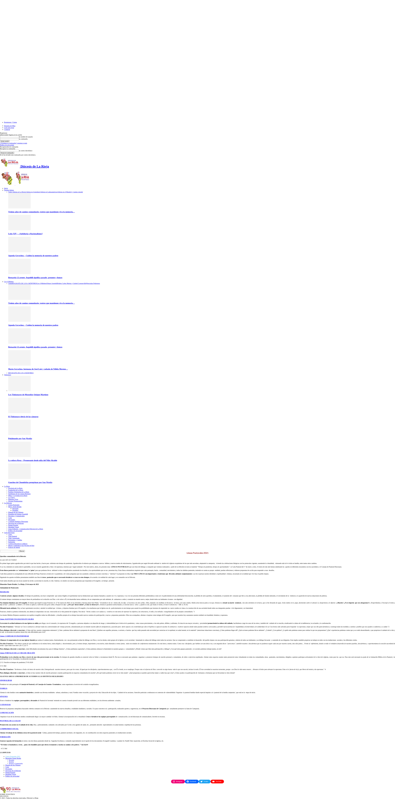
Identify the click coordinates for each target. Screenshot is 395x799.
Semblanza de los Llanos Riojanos (19, 494)
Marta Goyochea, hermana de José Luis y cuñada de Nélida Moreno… (38, 369)
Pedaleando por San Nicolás (20, 438)
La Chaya (11, 497)
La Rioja (7, 486)
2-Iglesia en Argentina (32, 192)
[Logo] (7, 185)
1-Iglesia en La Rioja (18, 192)
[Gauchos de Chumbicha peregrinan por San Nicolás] (19, 478)
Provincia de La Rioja (15, 488)
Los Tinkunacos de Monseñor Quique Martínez (28, 395)
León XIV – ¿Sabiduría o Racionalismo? (25, 234)
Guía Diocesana (9, 532)
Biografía (15, 508)
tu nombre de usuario (26, 137)
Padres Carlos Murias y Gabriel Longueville (71, 283)
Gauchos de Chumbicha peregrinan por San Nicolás (30, 482)
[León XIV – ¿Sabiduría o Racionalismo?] (19, 230)
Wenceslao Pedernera (93, 283)
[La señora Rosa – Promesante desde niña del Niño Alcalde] (19, 456)
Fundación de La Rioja (15, 490)
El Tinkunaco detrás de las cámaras (23, 417)
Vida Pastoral (12, 536)
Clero (10, 534)
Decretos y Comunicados (16, 516)
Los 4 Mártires (9, 281)
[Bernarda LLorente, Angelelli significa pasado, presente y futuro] (19, 273)
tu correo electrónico (25, 151)
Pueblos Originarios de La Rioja (18, 492)
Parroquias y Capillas (15, 540)
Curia (10, 518)
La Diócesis (8, 503)
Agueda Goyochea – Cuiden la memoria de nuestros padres (33, 256)
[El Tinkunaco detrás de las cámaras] (19, 412)
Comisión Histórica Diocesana (18, 521)
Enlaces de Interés (14, 547)
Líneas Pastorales (13, 505)
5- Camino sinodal (77, 192)
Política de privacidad (7, 145)
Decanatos (11, 520)
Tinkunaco (7, 375)
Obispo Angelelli (51, 283)
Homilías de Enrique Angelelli (18, 514)
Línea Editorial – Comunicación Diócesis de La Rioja (25, 529)
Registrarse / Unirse (10, 122)
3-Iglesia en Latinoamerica (48, 192)
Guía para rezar (9, 128)
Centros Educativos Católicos (17, 544)
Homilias (15, 510)
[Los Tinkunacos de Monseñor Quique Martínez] (19, 390)
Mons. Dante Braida (14, 507)
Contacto (7, 129)
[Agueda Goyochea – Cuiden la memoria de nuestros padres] (19, 252)
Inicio (6, 188)
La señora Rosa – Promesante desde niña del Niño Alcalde (32, 460)
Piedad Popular (13, 525)
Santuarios (11, 542)
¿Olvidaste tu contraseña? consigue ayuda (13, 143)
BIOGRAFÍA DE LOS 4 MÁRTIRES (24, 283)
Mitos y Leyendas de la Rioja (17, 495)
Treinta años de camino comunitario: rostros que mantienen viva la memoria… (41, 212)
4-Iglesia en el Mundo (64, 192)
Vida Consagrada (13, 538)
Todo (10, 192)
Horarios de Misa (9, 126)
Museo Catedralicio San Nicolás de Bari (21, 545)
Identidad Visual (13, 527)
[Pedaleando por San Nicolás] (19, 434)
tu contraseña (23, 139)
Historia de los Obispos (15, 512)
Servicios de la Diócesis (16, 523)
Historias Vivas (13, 499)
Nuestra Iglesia (9, 190)
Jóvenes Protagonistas (15, 501)
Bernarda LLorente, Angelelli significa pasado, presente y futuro (35, 278)
